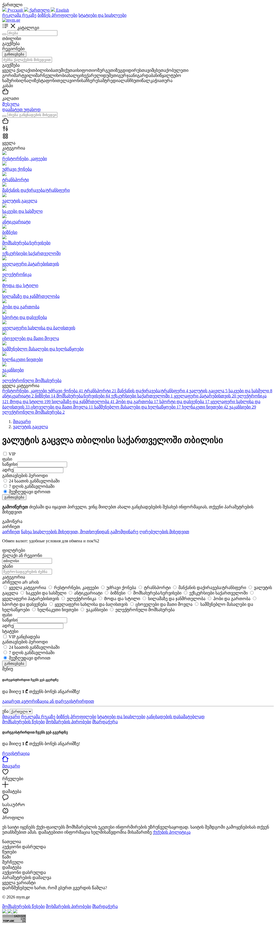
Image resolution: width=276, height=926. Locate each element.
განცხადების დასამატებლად (175, 716)
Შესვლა (10, 104)
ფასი (7, 615)
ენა (5, 711)
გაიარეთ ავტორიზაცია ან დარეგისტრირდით (48, 701)
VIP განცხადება (24, 636)
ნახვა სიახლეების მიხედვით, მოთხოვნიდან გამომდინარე (79, 531)
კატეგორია (13, 577)
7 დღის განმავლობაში (31, 486)
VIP (12, 454)
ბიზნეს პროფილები (57, 15)
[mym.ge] (11, 20)
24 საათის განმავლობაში (34, 481)
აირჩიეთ (11, 531)
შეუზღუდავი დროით (29, 491)
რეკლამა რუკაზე (19, 15)
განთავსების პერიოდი (25, 642)
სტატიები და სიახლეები (102, 15)
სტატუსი (10, 631)
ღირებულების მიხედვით (164, 531)
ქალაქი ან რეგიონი (22, 555)
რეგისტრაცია (16, 753)
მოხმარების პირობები (68, 721)
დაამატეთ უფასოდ (21, 109)
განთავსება (14, 54)
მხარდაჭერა (105, 721)
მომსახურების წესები (23, 721)
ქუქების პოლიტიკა (172, 832)
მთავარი (11, 716)
